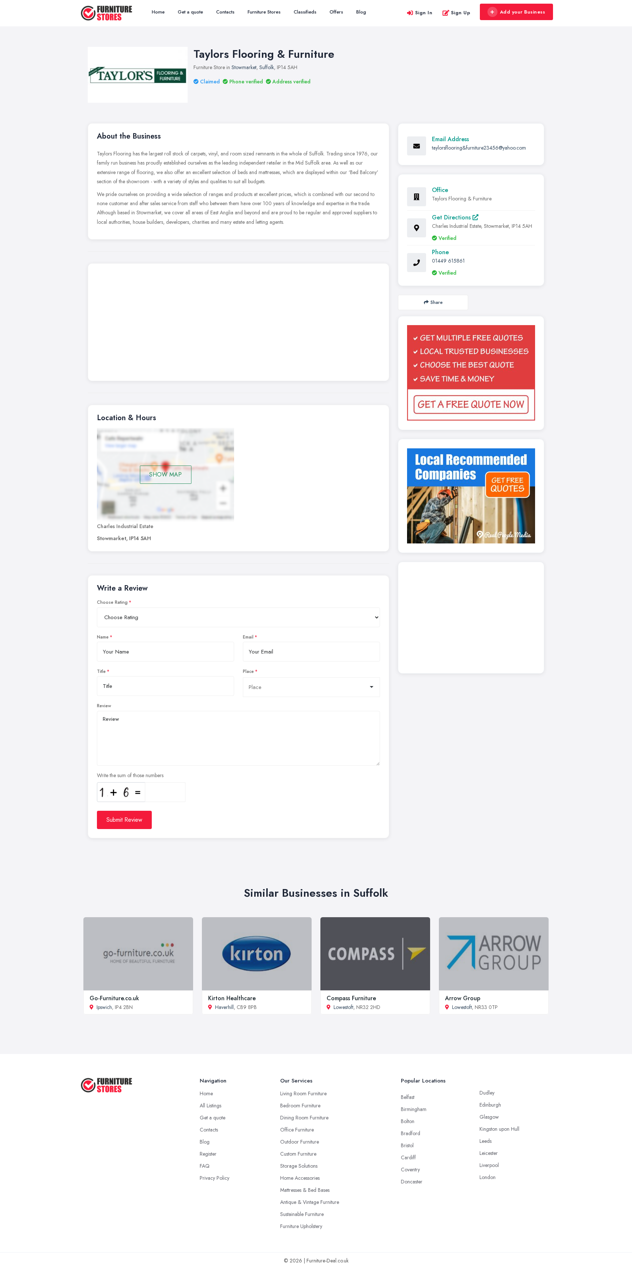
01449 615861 (448, 260)
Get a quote (190, 11)
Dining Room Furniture (304, 1117)
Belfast (407, 1097)
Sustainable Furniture (302, 1214)
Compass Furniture (351, 998)
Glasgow (489, 1117)
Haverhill (224, 1007)
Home (158, 11)
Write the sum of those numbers (130, 775)
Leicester (488, 1153)
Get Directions (452, 217)
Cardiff (408, 1157)
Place (248, 671)
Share (436, 302)
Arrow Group (462, 998)
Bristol (407, 1145)
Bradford (410, 1133)
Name (103, 637)
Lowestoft (343, 1007)
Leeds (485, 1141)
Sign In (424, 12)
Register (208, 1153)
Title (101, 671)
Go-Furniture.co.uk (114, 998)
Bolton (407, 1121)
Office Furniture (297, 1129)
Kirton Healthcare (232, 998)
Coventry (410, 1169)
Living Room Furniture (303, 1093)
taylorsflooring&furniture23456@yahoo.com (479, 147)
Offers (336, 11)
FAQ (205, 1166)
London (487, 1177)
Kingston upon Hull (499, 1129)
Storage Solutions (298, 1166)
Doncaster (411, 1181)
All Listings (210, 1105)
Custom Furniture (298, 1153)
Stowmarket (244, 67)
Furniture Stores (264, 11)
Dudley (486, 1092)
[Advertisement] (238, 324)
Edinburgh (490, 1104)
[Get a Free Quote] (471, 373)
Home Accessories (300, 1178)
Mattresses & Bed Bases (305, 1190)
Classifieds (305, 11)
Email (248, 637)
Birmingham (413, 1109)
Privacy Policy (214, 1178)
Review (104, 706)
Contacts (225, 11)
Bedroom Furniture (300, 1105)
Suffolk (266, 67)
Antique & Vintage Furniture (309, 1202)
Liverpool (489, 1165)
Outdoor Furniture (299, 1141)
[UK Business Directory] (471, 495)
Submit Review (124, 820)
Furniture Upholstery (301, 1226)
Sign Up (460, 12)
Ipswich (104, 1007)
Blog (361, 11)
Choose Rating (112, 602)
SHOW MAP (165, 474)
